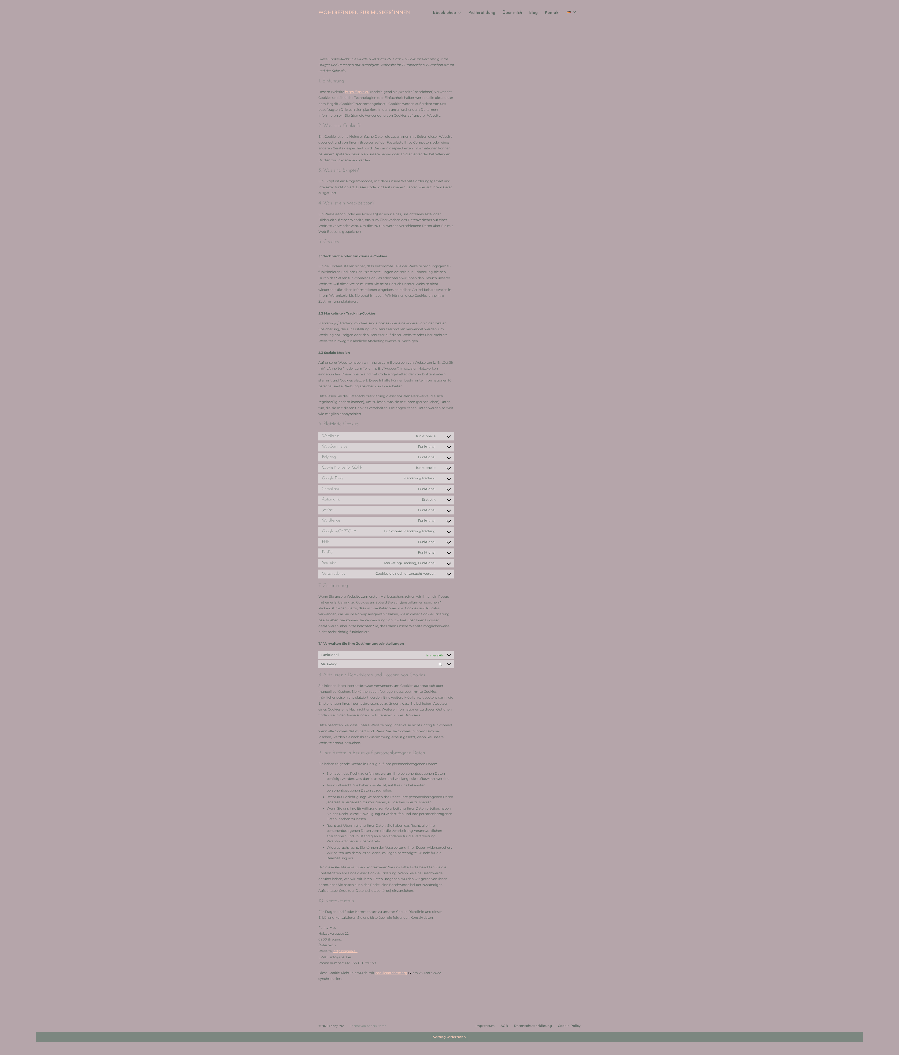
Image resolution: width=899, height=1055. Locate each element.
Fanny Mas (336, 1026)
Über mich (512, 13)
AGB (504, 1026)
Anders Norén (376, 1026)
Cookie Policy (569, 1026)
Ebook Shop (444, 13)
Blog (533, 13)
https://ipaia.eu (357, 92)
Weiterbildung (481, 13)
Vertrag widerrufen (449, 1037)
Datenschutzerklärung (533, 1026)
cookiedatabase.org (391, 973)
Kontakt (552, 13)
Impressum (485, 1026)
